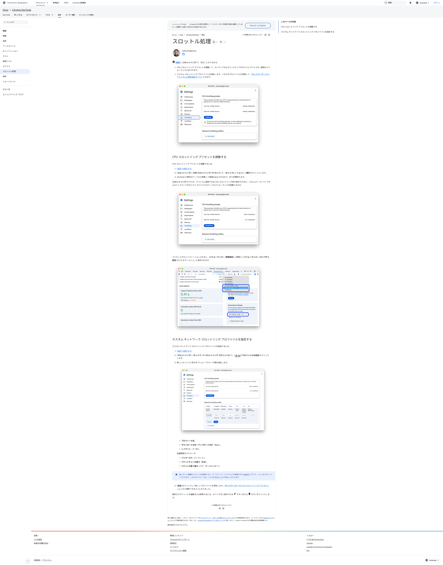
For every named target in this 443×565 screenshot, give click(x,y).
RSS (308, 551)
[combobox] (395, 3)
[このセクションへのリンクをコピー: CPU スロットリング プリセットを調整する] (228, 157)
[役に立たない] (269, 35)
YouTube (310, 543)
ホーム (174, 35)
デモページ (219, 477)
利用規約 (37, 560)
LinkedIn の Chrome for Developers (319, 547)
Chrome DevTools (21, 10)
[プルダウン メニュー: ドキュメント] (48, 2)
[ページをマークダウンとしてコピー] (221, 42)
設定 (59, 15)
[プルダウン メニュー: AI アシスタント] (40, 14)
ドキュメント (40, 3)
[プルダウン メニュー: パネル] (53, 14)
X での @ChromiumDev (315, 539)
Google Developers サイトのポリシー (210, 520)
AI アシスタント (32, 15)
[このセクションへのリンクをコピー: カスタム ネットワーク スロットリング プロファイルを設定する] (254, 339)
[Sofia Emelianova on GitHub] (183, 55)
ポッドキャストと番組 (178, 551)
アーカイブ (174, 547)
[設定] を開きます (184, 169)
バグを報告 (38, 539)
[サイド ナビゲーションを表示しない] (27, 561)
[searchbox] (15, 22)
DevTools (6, 15)
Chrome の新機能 (79, 3)
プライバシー (47, 560)
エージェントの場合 (86, 15)
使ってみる (18, 15)
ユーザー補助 (70, 15)
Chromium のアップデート (180, 539)
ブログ (66, 3)
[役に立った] (265, 35)
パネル (47, 15)
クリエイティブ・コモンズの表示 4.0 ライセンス (216, 518)
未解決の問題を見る (41, 543)
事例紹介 (56, 3)
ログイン (437, 3)
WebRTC (246, 474)
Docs (5, 10)
